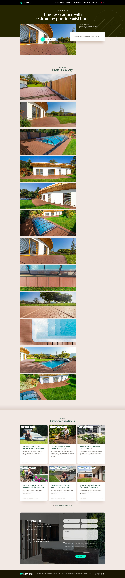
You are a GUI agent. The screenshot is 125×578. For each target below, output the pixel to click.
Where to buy (86, 2)
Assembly (64, 573)
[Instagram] (101, 574)
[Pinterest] (104, 574)
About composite (60, 2)
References (77, 2)
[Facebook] (96, 574)
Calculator (56, 573)
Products (69, 2)
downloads (79, 573)
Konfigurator (95, 2)
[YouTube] (98, 574)
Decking (49, 573)
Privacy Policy (87, 552)
